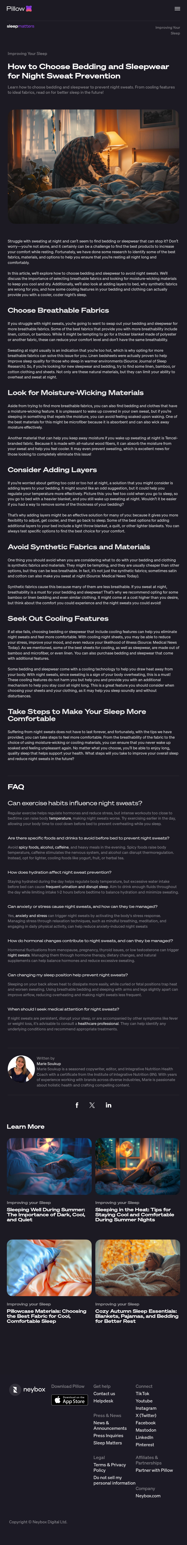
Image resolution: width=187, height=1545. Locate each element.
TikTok (142, 1393)
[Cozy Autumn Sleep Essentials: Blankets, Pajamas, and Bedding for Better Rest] (137, 1294)
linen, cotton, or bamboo (29, 334)
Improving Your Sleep (27, 53)
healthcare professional (98, 1023)
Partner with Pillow (154, 1470)
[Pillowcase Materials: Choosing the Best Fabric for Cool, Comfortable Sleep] (49, 1294)
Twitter (148, 1415)
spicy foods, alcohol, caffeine (44, 847)
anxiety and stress (31, 915)
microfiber (78, 422)
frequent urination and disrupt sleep (77, 886)
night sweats (19, 955)
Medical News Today (119, 575)
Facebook (146, 1423)
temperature (60, 818)
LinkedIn (144, 1437)
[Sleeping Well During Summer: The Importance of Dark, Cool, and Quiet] (49, 1193)
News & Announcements (110, 1425)
